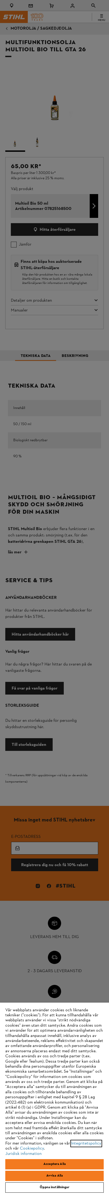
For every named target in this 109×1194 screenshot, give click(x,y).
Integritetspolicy (86, 1143)
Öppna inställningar (54, 1187)
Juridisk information (23, 1154)
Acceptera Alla (54, 1164)
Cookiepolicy (32, 1148)
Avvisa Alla (54, 1175)
